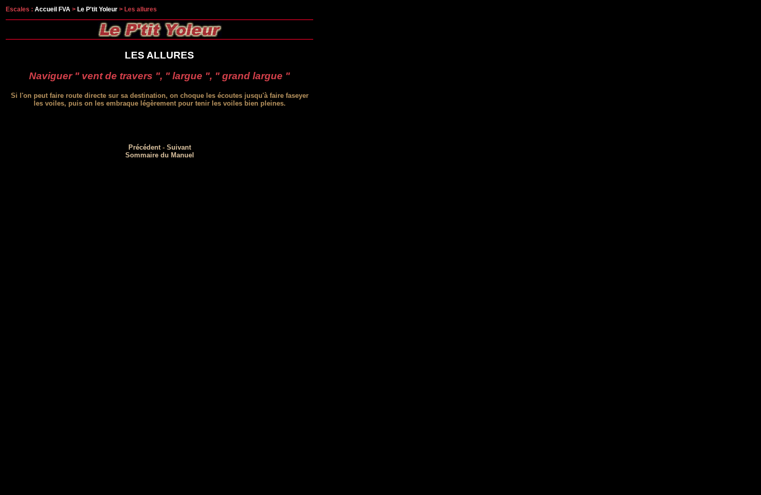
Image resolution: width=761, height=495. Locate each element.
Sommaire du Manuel (159, 155)
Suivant (179, 147)
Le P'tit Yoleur (97, 9)
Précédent (144, 147)
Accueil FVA (52, 9)
